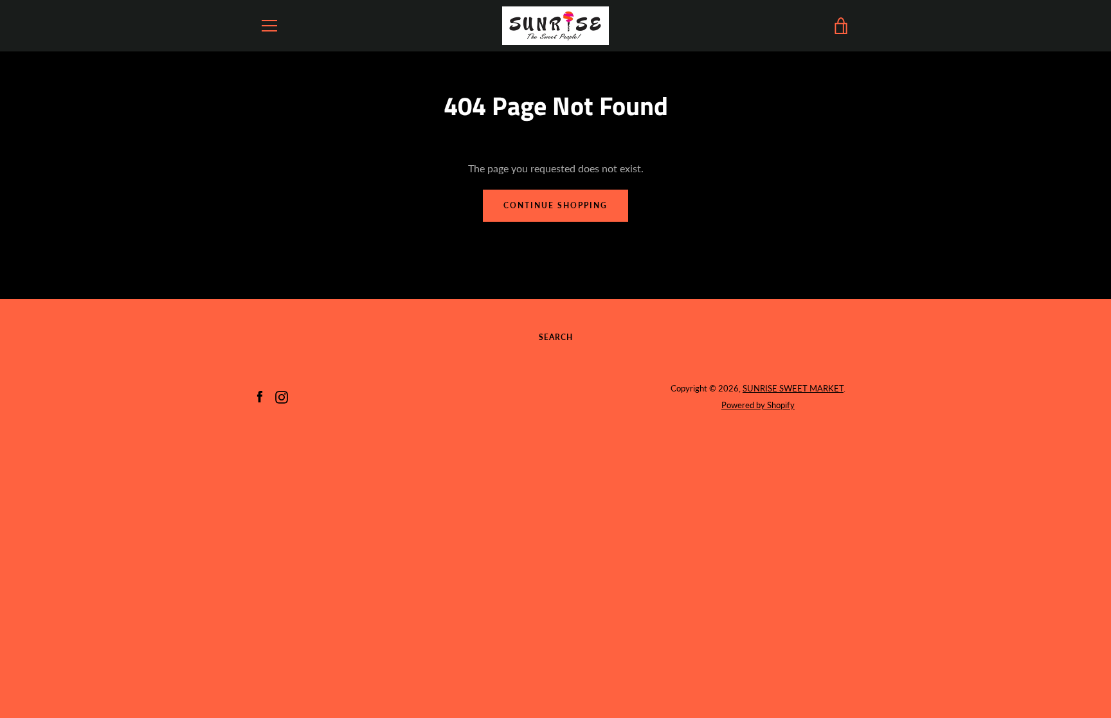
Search (556, 337)
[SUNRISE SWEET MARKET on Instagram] (281, 396)
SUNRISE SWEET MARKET (793, 388)
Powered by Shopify (758, 405)
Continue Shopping (555, 205)
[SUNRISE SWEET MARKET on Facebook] (259, 396)
